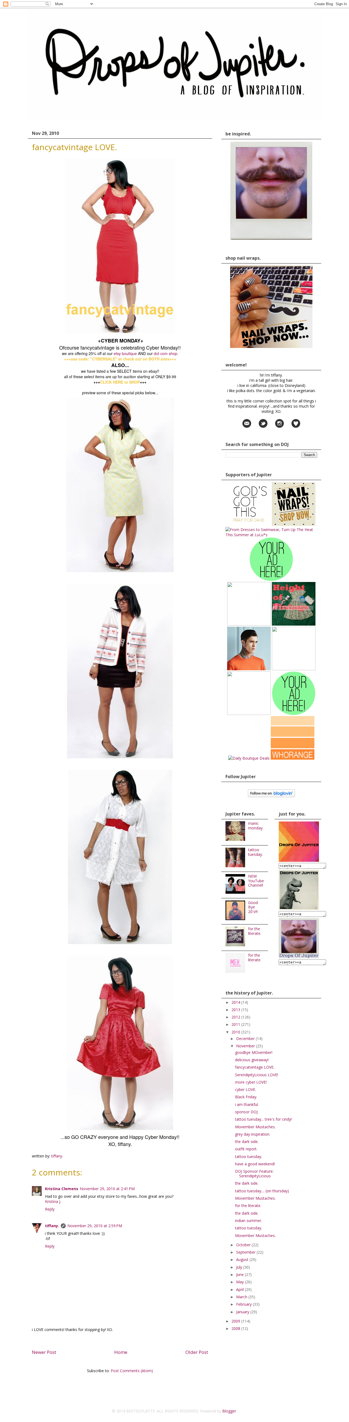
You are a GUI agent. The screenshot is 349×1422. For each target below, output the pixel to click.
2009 (236, 1321)
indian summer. (248, 1220)
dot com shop (165, 353)
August (242, 1259)
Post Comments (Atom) (132, 1370)
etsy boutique (125, 353)
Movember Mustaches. (255, 1126)
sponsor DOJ (246, 1111)
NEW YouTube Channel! (256, 881)
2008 (236, 1328)
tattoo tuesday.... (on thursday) (262, 1190)
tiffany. (52, 1225)
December (246, 1038)
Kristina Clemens (61, 1188)
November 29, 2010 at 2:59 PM (94, 1225)
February (244, 1304)
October (244, 1244)
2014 (236, 1002)
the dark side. (246, 1141)
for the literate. (254, 931)
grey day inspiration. (252, 1134)
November (246, 1045)
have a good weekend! (255, 1163)
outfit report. (246, 1148)
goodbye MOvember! (253, 1052)
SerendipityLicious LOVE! (256, 1074)
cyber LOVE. (245, 1089)
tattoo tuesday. (255, 852)
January (243, 1311)
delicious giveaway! (252, 1059)
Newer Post (44, 1352)
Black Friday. (246, 1096)
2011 (236, 1024)
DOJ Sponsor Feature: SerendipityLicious (254, 1173)
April (240, 1289)
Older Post (196, 1352)
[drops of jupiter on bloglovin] (271, 795)
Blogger (229, 1411)
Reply (50, 1209)
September (246, 1252)
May (240, 1281)
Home (120, 1352)
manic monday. (255, 825)
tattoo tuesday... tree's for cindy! (263, 1119)
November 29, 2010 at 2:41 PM (107, 1188)
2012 (236, 1017)
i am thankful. (247, 1104)
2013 (236, 1009)
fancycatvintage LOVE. (254, 1067)
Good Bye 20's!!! (253, 907)
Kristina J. (53, 1201)
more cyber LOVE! (251, 1082)
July (239, 1267)
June (240, 1274)
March (242, 1296)
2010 (236, 1032)
